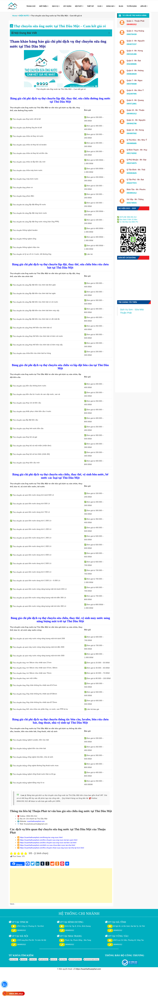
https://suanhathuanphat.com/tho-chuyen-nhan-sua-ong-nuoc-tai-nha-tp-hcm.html (52, 848)
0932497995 (132, 94)
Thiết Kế (33, 959)
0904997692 (132, 133)
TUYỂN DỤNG (132, 6)
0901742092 (132, 153)
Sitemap (23, 959)
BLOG (121, 6)
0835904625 (132, 173)
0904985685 (132, 143)
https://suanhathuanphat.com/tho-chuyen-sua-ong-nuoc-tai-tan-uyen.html (48, 840)
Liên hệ (54, 959)
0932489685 (132, 64)
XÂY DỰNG (67, 6)
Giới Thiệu (14, 959)
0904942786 (132, 123)
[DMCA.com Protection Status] (124, 214)
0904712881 (132, 104)
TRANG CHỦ (30, 6)
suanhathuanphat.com (36, 821)
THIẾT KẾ (90, 6)
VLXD (99, 6)
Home (14, 16)
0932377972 (132, 183)
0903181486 (132, 54)
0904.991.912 (16, 993)
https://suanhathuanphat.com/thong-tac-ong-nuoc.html (41, 837)
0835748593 (132, 203)
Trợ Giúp (63, 959)
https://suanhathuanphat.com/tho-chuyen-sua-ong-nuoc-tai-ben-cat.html (48, 843)
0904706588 (132, 84)
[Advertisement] (61, 886)
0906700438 (132, 34)
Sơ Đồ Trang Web (75, 959)
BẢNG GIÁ (110, 6)
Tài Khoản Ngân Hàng (91, 959)
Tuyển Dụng (43, 959)
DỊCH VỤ (55, 6)
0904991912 (132, 114)
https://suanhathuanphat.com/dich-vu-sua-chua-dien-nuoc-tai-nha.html (47, 845)
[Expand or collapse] (109, 33)
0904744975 (132, 163)
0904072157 (132, 44)
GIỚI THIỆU (43, 6)
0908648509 (132, 74)
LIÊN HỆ (143, 6)
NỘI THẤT (78, 6)
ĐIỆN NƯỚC (24, 16)
